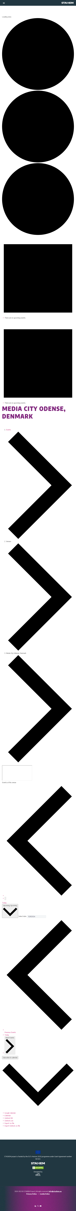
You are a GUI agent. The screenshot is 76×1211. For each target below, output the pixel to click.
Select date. (23, 916)
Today (4, 903)
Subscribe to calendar (10, 1058)
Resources (48, 9)
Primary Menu (4, 3)
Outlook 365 (9, 1118)
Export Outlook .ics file (12, 1126)
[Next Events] (5, 898)
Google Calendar (10, 1113)
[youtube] (40, 1206)
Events (8, 430)
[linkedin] (35, 1206)
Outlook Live (9, 1121)
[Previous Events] (39, 896)
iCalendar (8, 1116)
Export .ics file (9, 1123)
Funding (25, 9)
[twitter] (38, 1206)
